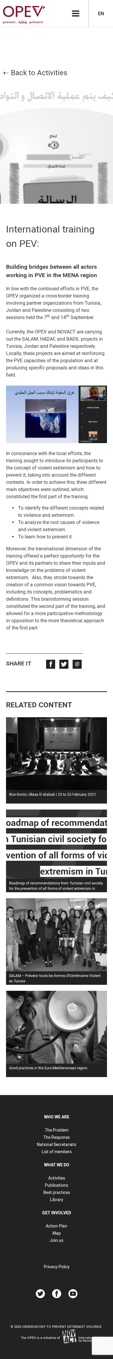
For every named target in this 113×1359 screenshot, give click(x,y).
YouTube (72, 1301)
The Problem (56, 1130)
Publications (56, 1185)
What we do (56, 1165)
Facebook (56, 1301)
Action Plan (56, 1226)
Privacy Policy (57, 1266)
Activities (56, 1178)
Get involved (56, 1212)
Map (56, 1233)
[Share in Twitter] (64, 663)
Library (56, 1199)
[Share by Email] (77, 663)
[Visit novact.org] (84, 1337)
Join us (56, 1240)
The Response (56, 1137)
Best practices (56, 1192)
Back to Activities (39, 72)
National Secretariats (56, 1144)
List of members (57, 1151)
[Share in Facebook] (51, 663)
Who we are (56, 1117)
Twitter (40, 1301)
